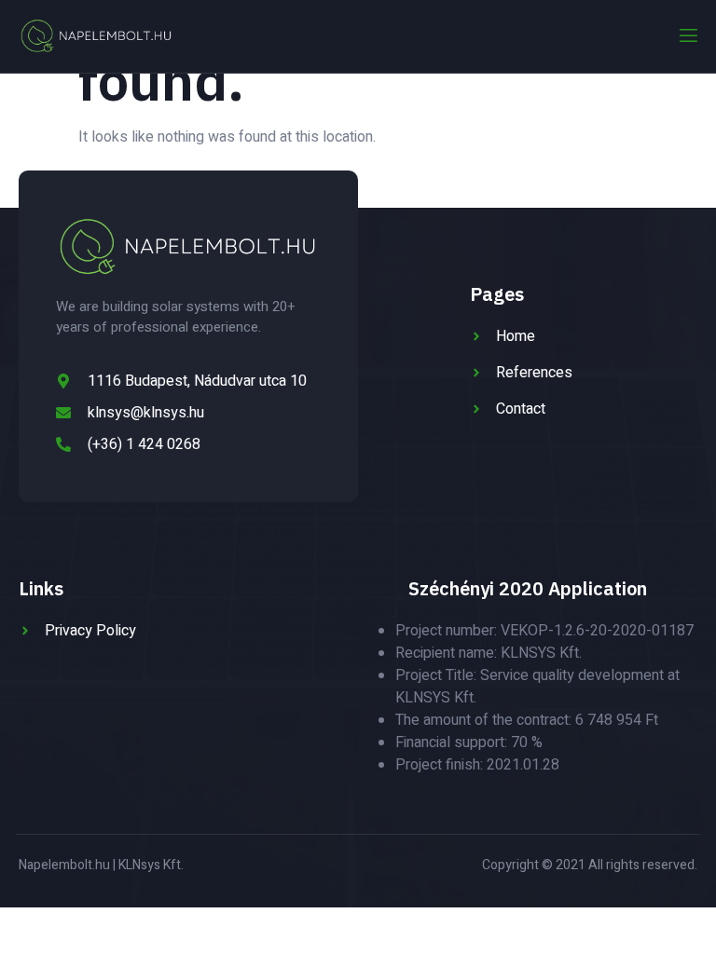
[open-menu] (687, 36)
